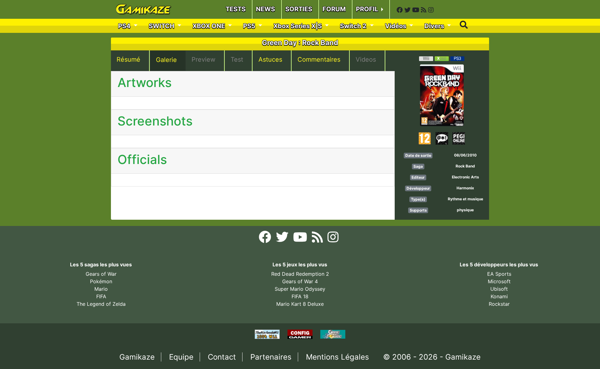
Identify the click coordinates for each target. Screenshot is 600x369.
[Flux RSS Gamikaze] (424, 10)
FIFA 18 (300, 296)
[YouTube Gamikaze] (416, 10)
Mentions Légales (337, 356)
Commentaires (319, 59)
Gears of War (101, 274)
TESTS (236, 9)
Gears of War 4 (300, 281)
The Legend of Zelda (101, 304)
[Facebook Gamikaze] (400, 10)
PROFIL (368, 9)
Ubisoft (499, 289)
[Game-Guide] (332, 334)
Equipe (181, 356)
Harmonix (465, 188)
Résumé (128, 59)
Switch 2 (354, 26)
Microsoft (499, 281)
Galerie (166, 60)
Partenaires (271, 356)
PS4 (125, 26)
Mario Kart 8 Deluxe (300, 304)
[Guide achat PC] (301, 334)
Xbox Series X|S (298, 26)
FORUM (334, 9)
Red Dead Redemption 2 (300, 274)
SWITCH (162, 26)
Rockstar (499, 304)
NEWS (265, 9)
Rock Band (465, 166)
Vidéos (396, 26)
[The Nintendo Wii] (268, 334)
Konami (499, 296)
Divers (435, 26)
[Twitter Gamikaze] (408, 10)
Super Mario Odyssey (300, 289)
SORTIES (298, 9)
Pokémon (101, 281)
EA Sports (499, 274)
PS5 (250, 26)
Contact (222, 356)
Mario (101, 289)
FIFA (101, 296)
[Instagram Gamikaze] (431, 10)
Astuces (270, 59)
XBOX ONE (209, 26)
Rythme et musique (465, 199)
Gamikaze (137, 356)
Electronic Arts (465, 177)
